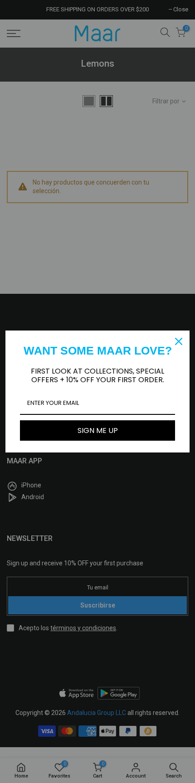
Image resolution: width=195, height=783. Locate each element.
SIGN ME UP (98, 430)
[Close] (179, 341)
